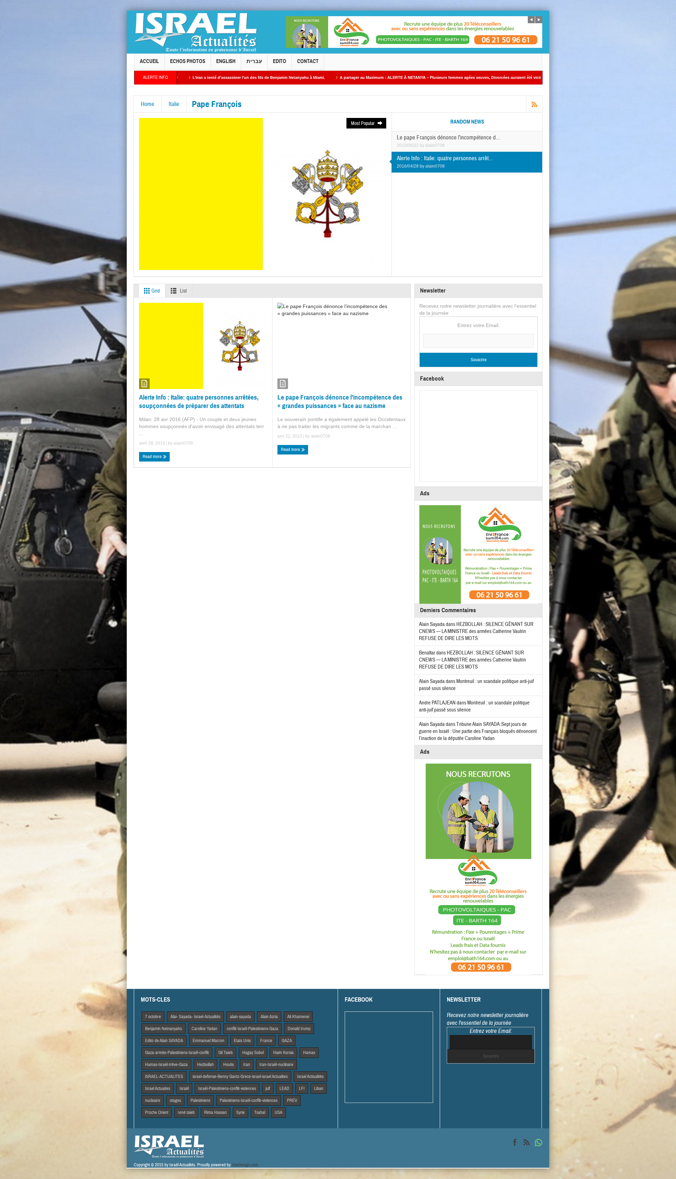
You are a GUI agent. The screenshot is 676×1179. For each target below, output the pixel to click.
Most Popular (363, 123)
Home (147, 104)
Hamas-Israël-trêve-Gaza (166, 1064)
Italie (174, 104)
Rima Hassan (215, 1112)
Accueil (149, 61)
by (422, 145)
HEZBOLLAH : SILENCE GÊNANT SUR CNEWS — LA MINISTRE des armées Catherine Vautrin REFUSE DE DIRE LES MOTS (476, 631)
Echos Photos (187, 61)
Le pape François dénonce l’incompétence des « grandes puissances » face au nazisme (339, 401)
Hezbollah (205, 1064)
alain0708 (435, 145)
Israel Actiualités (310, 1076)
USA (278, 1112)
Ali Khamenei (298, 1017)
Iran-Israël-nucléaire (276, 1064)
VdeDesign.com (245, 1165)
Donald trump (299, 1028)
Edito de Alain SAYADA (164, 1040)
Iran (246, 1064)
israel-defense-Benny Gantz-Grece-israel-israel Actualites (240, 1076)
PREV (292, 1100)
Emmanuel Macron (208, 1040)
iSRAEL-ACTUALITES (164, 1076)
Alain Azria (269, 1017)
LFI (302, 1088)
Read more (153, 456)
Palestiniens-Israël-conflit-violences (248, 1100)
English (226, 61)
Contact (308, 61)
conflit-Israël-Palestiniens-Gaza (252, 1028)
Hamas (309, 1052)
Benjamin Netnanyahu (163, 1028)
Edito (279, 61)
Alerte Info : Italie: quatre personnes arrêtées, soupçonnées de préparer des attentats (198, 401)
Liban (318, 1088)
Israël (184, 1088)
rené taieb (186, 1112)
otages (175, 1100)
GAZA (287, 1040)
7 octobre (153, 1017)
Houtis (228, 1064)
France (266, 1040)
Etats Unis (242, 1040)
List (183, 291)
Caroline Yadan (204, 1028)
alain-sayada (240, 1017)
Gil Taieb (225, 1052)
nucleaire (152, 1100)
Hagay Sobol (253, 1052)
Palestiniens (200, 1100)
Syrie (240, 1112)
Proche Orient (156, 1112)
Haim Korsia (283, 1052)
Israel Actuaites (157, 1088)
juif (267, 1088)
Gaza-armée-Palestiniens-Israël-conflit (177, 1052)
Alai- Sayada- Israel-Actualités (195, 1017)
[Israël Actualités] (195, 32)
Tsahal (259, 1112)
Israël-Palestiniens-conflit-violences (227, 1088)
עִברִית (254, 61)
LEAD (284, 1088)
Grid (155, 291)
